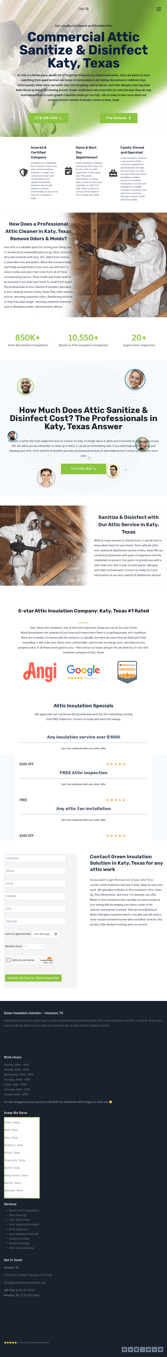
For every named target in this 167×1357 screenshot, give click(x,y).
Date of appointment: (18, 934)
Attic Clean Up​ (17, 1215)
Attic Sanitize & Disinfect (24, 1224)
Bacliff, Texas (12, 1167)
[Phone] (142, 1349)
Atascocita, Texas (14, 1160)
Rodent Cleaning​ (19, 1243)
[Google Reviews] (154, 1349)
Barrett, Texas (12, 1183)
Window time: (14, 946)
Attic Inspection (18, 1229)
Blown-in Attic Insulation (24, 1210)
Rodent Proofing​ (19, 1238)
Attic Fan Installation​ (21, 1248)
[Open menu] (159, 9)
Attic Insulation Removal (23, 1234)
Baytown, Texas (13, 1190)
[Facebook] (124, 1349)
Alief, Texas (11, 1130)
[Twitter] (130, 1349)
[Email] (148, 1349)
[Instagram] (136, 1349)
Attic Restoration (19, 1219)
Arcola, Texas (12, 1152)
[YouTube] (160, 1349)
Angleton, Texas (13, 1145)
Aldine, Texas (12, 1122)
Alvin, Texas (11, 1137)
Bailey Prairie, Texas (16, 1175)
